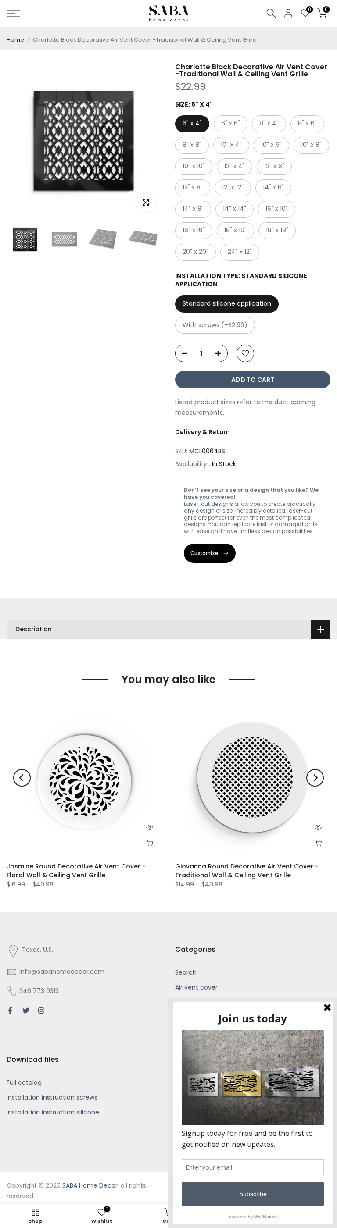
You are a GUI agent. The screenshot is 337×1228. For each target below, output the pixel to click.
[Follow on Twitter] (25, 1010)
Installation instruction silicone (53, 1112)
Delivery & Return (202, 431)
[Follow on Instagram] (41, 1010)
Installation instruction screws (52, 1097)
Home (15, 40)
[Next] (315, 778)
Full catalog (24, 1082)
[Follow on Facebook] (10, 1010)
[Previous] (22, 778)
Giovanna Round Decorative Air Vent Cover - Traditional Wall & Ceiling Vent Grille (247, 870)
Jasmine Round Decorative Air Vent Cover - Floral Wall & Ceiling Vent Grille (76, 870)
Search (186, 972)
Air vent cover (196, 987)
